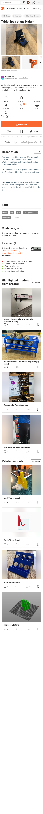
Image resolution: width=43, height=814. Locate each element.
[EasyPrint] (23, 3)
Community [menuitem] (36, 9)
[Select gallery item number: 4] (24, 400)
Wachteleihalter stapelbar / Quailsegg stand (21, 362)
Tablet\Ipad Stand (12, 540)
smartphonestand (31, 212)
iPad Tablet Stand (12, 582)
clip (11, 212)
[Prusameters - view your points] (28, 2)
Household (18, 16)
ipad (18, 212)
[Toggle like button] (5, 324)
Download (22, 124)
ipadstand (6, 218)
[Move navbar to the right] (40, 8)
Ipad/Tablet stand (12, 498)
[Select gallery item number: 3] (23, 315)
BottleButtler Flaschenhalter (17, 447)
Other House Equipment (33, 16)
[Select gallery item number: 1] (19, 315)
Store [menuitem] (19, 9)
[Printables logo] (2, 9)
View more (36, 282)
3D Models (6, 16)
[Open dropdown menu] (39, 21)
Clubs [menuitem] (26, 9)
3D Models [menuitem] (10, 9)
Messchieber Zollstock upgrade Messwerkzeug (18, 320)
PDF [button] (38, 152)
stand (4, 212)
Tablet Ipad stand (11, 625)
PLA (21, 108)
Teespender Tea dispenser (16, 405)
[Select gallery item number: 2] (21, 315)
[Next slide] (40, 62)
